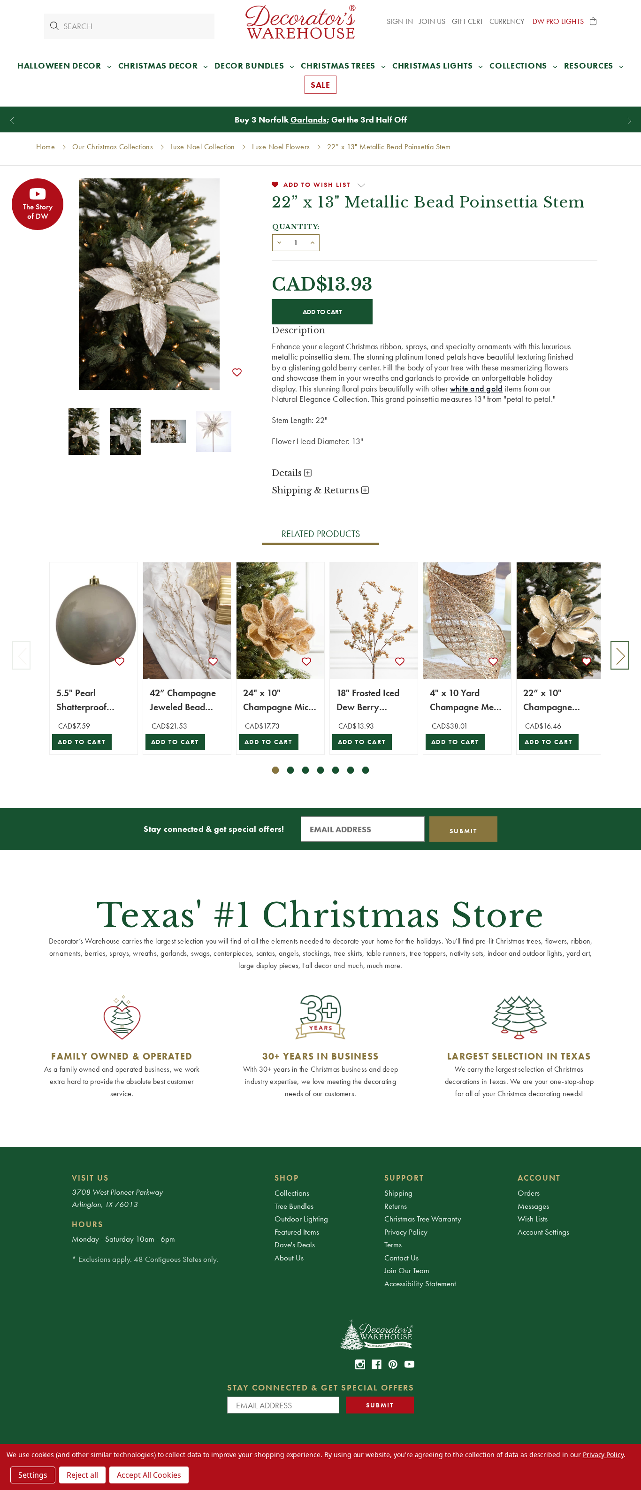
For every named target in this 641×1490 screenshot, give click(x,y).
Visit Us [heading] (90, 1178)
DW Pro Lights (558, 21)
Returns (395, 1206)
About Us (289, 1257)
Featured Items (297, 1232)
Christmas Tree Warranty (422, 1219)
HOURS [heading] (87, 1224)
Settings (32, 1475)
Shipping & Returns (316, 490)
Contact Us (401, 1257)
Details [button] (288, 473)
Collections (292, 1193)
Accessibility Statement (420, 1283)
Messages (533, 1206)
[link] (360, 1364)
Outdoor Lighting (301, 1219)
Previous (21, 655)
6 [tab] (350, 770)
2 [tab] (290, 770)
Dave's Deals (295, 1244)
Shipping (398, 1193)
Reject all (82, 1475)
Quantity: (296, 227)
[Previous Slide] (12, 120)
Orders (529, 1193)
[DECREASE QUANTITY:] (279, 242)
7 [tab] (365, 770)
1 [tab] (275, 770)
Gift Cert (467, 21)
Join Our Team (406, 1270)
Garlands (308, 119)
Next (619, 655)
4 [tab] (320, 770)
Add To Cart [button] (82, 742)
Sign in (400, 21)
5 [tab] (335, 770)
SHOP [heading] (287, 1178)
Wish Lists (533, 1219)
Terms (393, 1244)
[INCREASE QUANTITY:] (312, 242)
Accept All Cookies (149, 1475)
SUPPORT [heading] (404, 1178)
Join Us (432, 21)
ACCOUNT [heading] (539, 1178)
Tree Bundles (294, 1206)
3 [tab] (305, 770)
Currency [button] (507, 21)
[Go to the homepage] (300, 22)
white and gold (476, 388)
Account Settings (543, 1232)
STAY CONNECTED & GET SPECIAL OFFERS (320, 1387)
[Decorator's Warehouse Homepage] (376, 1334)
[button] (593, 21)
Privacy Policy (405, 1232)
